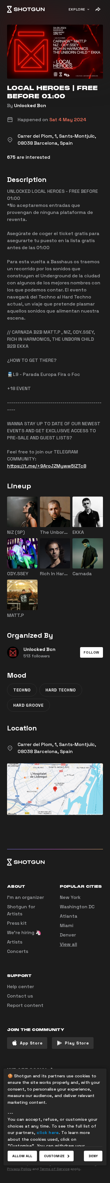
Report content (25, 1005)
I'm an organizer (25, 897)
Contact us (20, 996)
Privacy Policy (19, 1169)
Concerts (17, 951)
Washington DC (77, 907)
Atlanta (68, 916)
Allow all (22, 1156)
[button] (91, 652)
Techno (22, 690)
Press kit (17, 923)
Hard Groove (28, 705)
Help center (20, 986)
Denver (68, 935)
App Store (31, 1043)
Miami (66, 925)
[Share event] (97, 9)
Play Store (77, 1043)
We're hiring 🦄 (24, 932)
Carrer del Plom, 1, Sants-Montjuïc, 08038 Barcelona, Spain (57, 748)
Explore (77, 9)
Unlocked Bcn (30, 105)
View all (68, 944)
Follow (91, 652)
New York (70, 897)
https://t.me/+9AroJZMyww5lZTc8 (46, 466)
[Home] (26, 9)
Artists (14, 942)
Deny (93, 1156)
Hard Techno (60, 690)
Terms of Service (55, 1169)
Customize (54, 1156)
